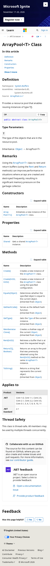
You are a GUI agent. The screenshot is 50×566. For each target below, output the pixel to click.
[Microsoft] (25, 30)
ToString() (7, 368)
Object (18, 149)
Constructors (10, 64)
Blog (40, 550)
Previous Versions (26, 550)
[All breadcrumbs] (4, 36)
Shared (6, 241)
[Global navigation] (3, 30)
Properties (9, 67)
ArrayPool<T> (20, 162)
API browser (15, 36)
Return (42, 166)
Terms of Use (37, 558)
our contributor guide (21, 460)
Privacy (19, 554)
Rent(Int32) (8, 340)
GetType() (7, 318)
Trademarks (7, 562)
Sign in (44, 30)
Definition (8, 56)
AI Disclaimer (8, 550)
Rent (31, 166)
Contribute (7, 554)
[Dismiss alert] (45, 4)
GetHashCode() (10, 307)
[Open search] (37, 30)
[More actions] (45, 36)
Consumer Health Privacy (14, 558)
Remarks (8, 60)
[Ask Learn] (32, 36)
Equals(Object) (10, 293)
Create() (7, 271)
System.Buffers (22, 86)
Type (30, 318)
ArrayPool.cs (16, 96)
